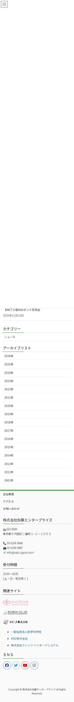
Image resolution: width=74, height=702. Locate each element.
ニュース (9, 337)
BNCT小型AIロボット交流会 (22, 310)
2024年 (8, 373)
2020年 (8, 406)
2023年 (8, 381)
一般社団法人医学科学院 (26, 632)
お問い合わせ (11, 509)
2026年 (8, 356)
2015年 (8, 447)
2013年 (8, 464)
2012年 (8, 472)
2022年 (8, 389)
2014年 (8, 455)
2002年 (8, 480)
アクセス (8, 501)
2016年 (8, 439)
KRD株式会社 (19, 638)
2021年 (8, 397)
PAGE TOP (68, 677)
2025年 (8, 364)
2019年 (8, 414)
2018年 (8, 422)
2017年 (8, 430)
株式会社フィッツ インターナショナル (34, 645)
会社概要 (8, 494)
